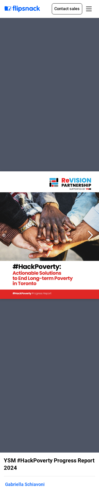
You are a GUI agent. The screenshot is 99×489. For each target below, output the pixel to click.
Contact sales (67, 8)
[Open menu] (88, 8)
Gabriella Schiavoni (25, 484)
